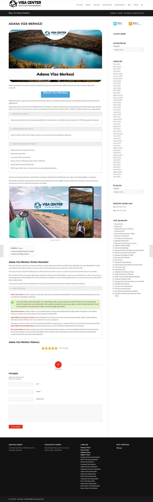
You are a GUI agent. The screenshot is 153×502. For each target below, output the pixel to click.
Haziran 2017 (117, 141)
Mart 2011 (116, 162)
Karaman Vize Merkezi (122, 257)
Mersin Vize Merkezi (87, 462)
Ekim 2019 (117, 117)
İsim (37, 384)
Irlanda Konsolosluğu (121, 248)
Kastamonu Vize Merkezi (123, 262)
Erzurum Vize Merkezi (122, 236)
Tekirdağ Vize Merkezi (122, 284)
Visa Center (20, 499)
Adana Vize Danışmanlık (88, 474)
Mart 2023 (116, 64)
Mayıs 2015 (117, 143)
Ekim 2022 (117, 69)
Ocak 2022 (117, 86)
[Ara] (142, 5)
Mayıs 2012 (117, 157)
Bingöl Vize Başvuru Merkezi (124, 229)
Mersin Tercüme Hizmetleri (89, 459)
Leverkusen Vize (120, 267)
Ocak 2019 (117, 129)
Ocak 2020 (117, 110)
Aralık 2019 (117, 112)
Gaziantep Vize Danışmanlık (89, 479)
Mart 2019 (116, 124)
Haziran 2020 (117, 100)
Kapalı (20, 248)
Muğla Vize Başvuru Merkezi (124, 274)
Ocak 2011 (117, 167)
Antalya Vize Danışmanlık (89, 483)
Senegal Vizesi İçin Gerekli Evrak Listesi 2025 (129, 281)
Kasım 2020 (117, 88)
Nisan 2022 (117, 83)
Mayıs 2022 (117, 81)
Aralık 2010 (117, 169)
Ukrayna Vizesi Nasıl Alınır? (124, 286)
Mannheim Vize (120, 269)
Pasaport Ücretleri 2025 (123, 279)
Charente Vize (119, 231)
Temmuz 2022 (118, 76)
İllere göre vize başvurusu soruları (126, 243)
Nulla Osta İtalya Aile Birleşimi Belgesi (127, 277)
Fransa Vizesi (85, 450)
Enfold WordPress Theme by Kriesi (34, 499)
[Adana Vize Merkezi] (55, 56)
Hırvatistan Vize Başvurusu (124, 238)
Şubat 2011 (117, 165)
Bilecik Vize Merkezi (55, 92)
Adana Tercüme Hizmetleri (89, 467)
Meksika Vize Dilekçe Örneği (124, 272)
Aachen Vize (119, 224)
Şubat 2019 (117, 126)
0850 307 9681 (120, 207)
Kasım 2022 (117, 66)
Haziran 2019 (117, 119)
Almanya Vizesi (85, 447)
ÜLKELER (116, 188)
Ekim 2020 (117, 90)
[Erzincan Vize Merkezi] (151, 251)
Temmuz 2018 (118, 134)
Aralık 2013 (117, 153)
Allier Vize (118, 226)
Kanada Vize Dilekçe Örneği (124, 255)
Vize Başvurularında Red (123, 288)
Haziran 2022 (117, 78)
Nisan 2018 (117, 136)
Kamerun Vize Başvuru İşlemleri (125, 253)
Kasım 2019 (117, 114)
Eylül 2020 (116, 93)
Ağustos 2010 (118, 172)
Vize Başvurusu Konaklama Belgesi (126, 291)
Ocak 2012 (117, 160)
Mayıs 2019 (117, 121)
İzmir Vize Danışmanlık (88, 481)
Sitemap (119, 448)
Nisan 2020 (117, 105)
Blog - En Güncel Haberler (19, 13)
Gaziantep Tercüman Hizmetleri (90, 469)
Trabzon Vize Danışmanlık (89, 471)
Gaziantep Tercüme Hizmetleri (90, 457)
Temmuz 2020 (118, 98)
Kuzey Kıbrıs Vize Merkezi (89, 488)
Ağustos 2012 (118, 155)
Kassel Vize (118, 260)
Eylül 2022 (116, 71)
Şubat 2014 (117, 150)
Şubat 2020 (117, 107)
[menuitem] (79, 5)
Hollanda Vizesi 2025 (122, 241)
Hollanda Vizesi (85, 452)
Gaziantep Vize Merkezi (88, 464)
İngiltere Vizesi (85, 455)
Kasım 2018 (117, 131)
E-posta (38, 391)
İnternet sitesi (40, 399)
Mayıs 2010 (117, 174)
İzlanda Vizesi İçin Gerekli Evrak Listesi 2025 (129, 250)
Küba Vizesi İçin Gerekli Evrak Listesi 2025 (128, 265)
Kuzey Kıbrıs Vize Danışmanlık (90, 486)
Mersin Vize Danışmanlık (88, 476)
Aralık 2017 (117, 138)
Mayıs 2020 (117, 102)
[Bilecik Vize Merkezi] (1, 251)
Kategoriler (116, 46)
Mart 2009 (116, 177)
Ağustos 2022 (118, 74)
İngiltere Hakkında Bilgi (122, 245)
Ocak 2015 (117, 145)
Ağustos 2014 (118, 148)
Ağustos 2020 (118, 95)
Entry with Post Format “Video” (125, 233)
